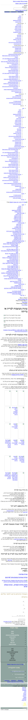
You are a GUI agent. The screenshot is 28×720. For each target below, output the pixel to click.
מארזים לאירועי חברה (16, 47)
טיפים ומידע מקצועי (17, 20)
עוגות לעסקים (18, 95)
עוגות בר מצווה (18, 26)
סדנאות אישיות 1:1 (17, 101)
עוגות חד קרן (18, 41)
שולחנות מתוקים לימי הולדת (15, 80)
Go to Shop (24, 304)
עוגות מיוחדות (21, 33)
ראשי (23, 14)
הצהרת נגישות (12, 644)
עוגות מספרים (18, 38)
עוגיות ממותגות (18, 50)
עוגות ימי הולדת (18, 29)
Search (25, 5)
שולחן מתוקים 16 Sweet (13, 82)
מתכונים (19, 19)
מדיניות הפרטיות (7, 621)
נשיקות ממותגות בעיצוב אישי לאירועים (16, 577)
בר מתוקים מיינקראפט (13, 66)
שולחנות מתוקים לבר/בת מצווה (14, 54)
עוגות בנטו (19, 35)
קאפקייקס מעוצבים (17, 32)
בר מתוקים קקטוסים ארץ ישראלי (11, 67)
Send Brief (24, 302)
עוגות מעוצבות (18, 30)
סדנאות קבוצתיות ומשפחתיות (15, 102)
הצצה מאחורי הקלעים (24, 704)
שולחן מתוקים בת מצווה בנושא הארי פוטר (9, 61)
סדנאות (22, 99)
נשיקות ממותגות (18, 51)
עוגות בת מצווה (18, 27)
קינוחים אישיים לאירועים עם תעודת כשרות (12, 89)
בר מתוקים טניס (15, 64)
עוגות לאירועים (21, 23)
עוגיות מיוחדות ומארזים (19, 45)
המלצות (19, 17)
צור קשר (22, 105)
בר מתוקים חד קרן (14, 69)
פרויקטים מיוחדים (17, 44)
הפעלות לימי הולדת (17, 104)
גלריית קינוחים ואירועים (16, 91)
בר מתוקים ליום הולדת (13, 85)
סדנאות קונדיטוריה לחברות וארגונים (13, 98)
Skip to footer (24, 1)
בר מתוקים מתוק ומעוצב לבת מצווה (11, 79)
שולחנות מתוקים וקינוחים (19, 52)
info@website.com (22, 299)
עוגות (12, 633)
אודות (20, 16)
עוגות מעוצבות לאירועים (20, 539)
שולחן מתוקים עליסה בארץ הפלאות (10, 83)
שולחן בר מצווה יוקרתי (13, 77)
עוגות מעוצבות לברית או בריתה (15, 42)
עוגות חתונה (18, 25)
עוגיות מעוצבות (18, 48)
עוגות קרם (19, 36)
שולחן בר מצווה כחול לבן (13, 60)
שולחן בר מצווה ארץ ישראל (12, 63)
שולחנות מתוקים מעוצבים (18, 374)
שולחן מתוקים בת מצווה (13, 70)
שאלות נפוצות (18, 22)
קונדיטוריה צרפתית (17, 39)
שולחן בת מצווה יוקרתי (13, 76)
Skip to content (16, 1)
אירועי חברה (21, 94)
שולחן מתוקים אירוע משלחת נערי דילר (10, 58)
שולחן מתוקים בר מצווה (13, 72)
